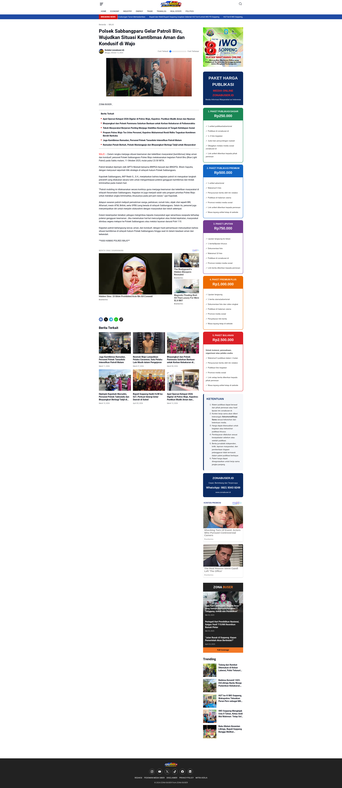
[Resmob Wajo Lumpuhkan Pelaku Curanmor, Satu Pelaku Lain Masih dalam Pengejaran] (149, 343)
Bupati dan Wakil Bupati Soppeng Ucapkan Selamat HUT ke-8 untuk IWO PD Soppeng (160, 17)
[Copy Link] (121, 319)
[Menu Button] (101, 4)
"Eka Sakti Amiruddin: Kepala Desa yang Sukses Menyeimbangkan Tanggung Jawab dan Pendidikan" (222, 609)
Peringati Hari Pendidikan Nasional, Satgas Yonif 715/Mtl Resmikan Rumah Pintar (222, 624)
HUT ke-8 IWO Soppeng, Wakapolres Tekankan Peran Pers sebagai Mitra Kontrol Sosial (235, 17)
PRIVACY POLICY (186, 778)
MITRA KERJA (201, 778)
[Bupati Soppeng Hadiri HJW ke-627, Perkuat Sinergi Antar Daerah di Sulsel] (149, 380)
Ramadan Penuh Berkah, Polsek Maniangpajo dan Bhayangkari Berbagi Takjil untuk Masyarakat (149, 145)
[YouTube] (159, 771)
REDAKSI (138, 778)
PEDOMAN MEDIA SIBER (154, 778)
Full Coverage (223, 650)
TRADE (150, 11)
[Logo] (171, 764)
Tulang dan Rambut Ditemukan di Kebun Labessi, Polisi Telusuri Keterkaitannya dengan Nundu (229, 668)
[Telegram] (111, 319)
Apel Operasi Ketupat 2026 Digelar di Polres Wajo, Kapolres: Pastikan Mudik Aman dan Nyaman (149, 119)
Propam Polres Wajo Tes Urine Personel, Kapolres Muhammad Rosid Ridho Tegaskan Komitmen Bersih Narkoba (149, 134)
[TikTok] (175, 771)
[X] (106, 319)
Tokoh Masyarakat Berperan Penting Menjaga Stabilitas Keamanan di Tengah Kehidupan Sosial (149, 128)
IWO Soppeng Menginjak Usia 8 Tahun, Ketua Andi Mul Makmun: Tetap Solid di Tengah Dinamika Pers (230, 714)
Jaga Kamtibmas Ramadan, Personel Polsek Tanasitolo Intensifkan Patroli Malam (142, 140)
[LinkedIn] (190, 771)
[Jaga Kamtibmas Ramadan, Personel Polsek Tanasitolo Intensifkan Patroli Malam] (115, 343)
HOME (103, 11)
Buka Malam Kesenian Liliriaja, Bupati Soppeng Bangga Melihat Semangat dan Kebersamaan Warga (230, 729)
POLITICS (190, 11)
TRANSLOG (161, 11)
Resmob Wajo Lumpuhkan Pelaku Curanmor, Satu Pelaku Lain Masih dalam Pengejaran (147, 360)
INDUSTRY (127, 11)
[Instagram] (152, 771)
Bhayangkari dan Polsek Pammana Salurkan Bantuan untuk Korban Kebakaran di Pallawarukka (149, 123)
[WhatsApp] (116, 319)
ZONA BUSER (166, 782)
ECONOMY (114, 11)
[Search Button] (240, 4)
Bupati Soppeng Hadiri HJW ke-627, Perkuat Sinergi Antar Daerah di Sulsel (148, 397)
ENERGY (139, 11)
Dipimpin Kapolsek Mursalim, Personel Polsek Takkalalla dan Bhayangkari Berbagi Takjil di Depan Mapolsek (114, 397)
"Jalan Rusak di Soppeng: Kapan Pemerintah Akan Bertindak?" (220, 639)
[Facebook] (101, 319)
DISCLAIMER (172, 778)
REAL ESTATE (176, 11)
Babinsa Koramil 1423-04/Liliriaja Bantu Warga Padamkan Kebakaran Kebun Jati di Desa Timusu (230, 683)
